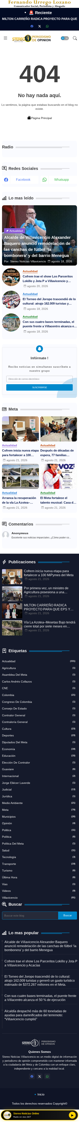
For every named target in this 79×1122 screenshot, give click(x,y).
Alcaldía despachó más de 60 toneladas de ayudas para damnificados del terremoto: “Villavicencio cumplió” (35, 1015)
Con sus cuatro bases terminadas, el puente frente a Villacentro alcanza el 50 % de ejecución (49, 324)
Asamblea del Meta (38, 674)
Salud (38, 850)
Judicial (38, 789)
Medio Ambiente (38, 803)
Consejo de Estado (38, 708)
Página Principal (41, 118)
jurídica (38, 796)
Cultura (38, 728)
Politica (38, 830)
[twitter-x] (39, 26)
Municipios (38, 816)
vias (38, 884)
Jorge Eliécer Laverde (38, 782)
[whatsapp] (47, 26)
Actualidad (38, 661)
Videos (38, 890)
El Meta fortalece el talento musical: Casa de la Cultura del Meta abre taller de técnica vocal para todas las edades (57, 500)
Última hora (38, 877)
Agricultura (38, 668)
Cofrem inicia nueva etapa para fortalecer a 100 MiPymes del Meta (20, 453)
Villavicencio (38, 897)
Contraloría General (38, 722)
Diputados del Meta (38, 742)
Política (38, 836)
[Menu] (5, 38)
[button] (65, 38)
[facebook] (32, 26)
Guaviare (38, 769)
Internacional (38, 776)
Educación (38, 755)
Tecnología (38, 857)
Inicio (40, 1094)
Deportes (38, 735)
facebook (23, 179)
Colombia (38, 695)
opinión (38, 823)
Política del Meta (38, 843)
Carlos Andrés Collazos (38, 681)
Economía (38, 749)
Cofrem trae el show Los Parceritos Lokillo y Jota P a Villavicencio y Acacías (48, 279)
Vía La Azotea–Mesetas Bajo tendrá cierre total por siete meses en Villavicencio (49, 624)
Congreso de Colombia (38, 701)
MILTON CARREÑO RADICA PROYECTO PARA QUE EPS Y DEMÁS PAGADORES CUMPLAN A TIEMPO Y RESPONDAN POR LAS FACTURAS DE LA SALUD (50, 607)
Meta (38, 809)
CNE (38, 688)
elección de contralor (38, 762)
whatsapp (61, 179)
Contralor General (38, 715)
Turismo (38, 870)
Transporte (38, 863)
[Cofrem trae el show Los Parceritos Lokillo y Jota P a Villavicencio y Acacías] (11, 277)
